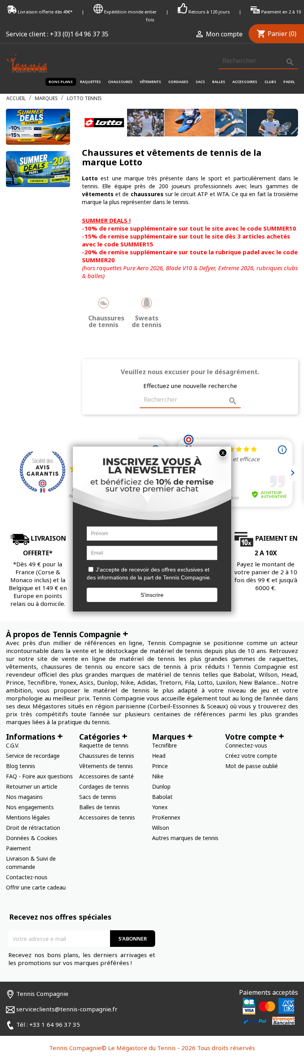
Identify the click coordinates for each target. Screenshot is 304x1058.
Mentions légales (28, 817)
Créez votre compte (251, 755)
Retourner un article (31, 786)
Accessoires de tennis (107, 817)
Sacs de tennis (97, 797)
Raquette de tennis (104, 745)
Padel (289, 81)
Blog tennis (20, 766)
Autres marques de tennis (185, 838)
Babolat (162, 797)
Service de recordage (33, 755)
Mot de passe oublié (251, 766)
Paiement (18, 848)
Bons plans (61, 81)
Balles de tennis (99, 807)
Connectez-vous (246, 745)
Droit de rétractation (33, 827)
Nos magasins (24, 797)
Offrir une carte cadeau (36, 887)
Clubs (270, 81)
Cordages (178, 81)
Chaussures (120, 81)
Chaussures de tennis (106, 755)
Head (158, 755)
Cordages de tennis (104, 786)
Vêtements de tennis (106, 766)
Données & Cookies (31, 838)
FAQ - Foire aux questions (39, 776)
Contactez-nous (27, 877)
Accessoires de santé (106, 776)
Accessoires (244, 81)
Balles (218, 81)
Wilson (160, 827)
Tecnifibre (164, 745)
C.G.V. (12, 745)
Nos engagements (30, 807)
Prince (160, 766)
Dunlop (161, 786)
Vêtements (150, 81)
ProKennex (166, 817)
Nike (157, 776)
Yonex (159, 807)
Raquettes (90, 81)
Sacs (200, 81)
